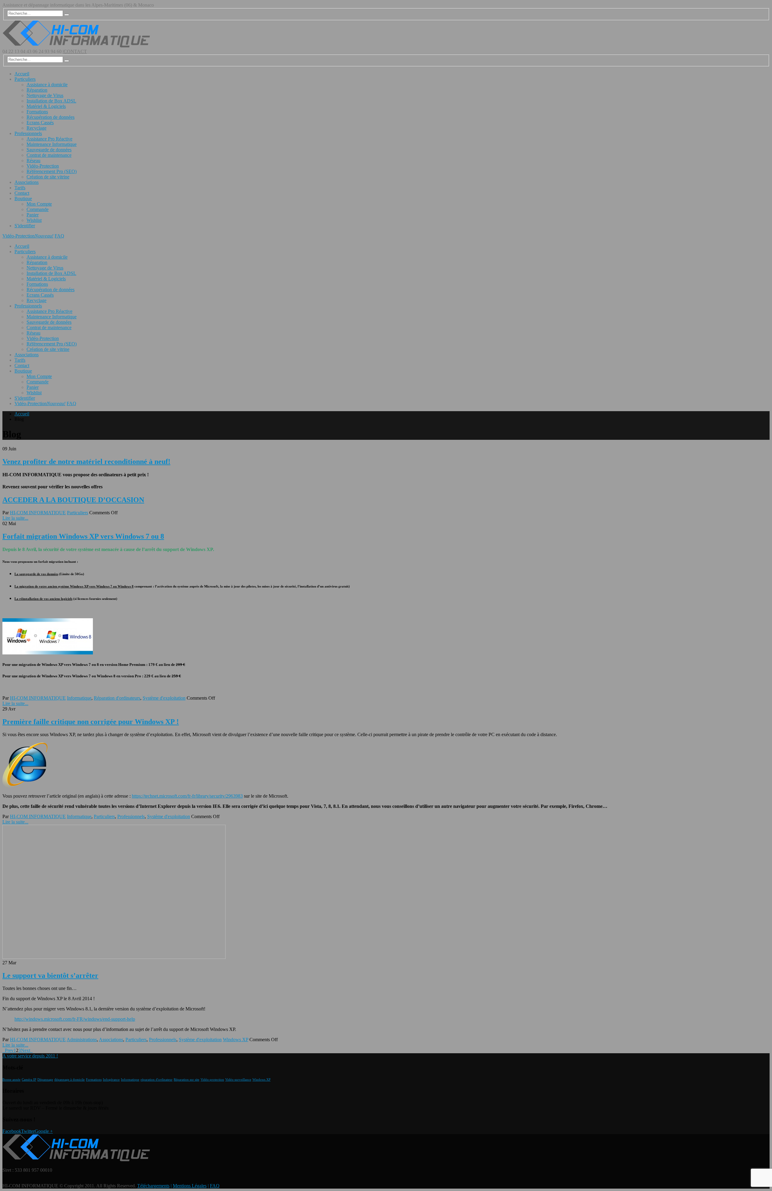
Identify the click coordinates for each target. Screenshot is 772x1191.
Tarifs (19, 187)
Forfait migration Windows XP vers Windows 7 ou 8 (83, 536)
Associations (26, 182)
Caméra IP (29, 1079)
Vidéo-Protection (43, 166)
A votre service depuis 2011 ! (30, 1055)
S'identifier (24, 225)
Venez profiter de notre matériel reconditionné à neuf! (86, 461)
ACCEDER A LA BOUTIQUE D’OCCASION (73, 500)
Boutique (23, 198)
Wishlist (34, 220)
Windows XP (235, 1039)
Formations (37, 111)
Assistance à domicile (47, 84)
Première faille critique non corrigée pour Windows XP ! (90, 722)
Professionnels (28, 133)
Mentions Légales (190, 1185)
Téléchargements (153, 1185)
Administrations (82, 1039)
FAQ (59, 235)
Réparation (37, 90)
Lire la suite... (15, 518)
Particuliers (25, 79)
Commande (38, 209)
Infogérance (111, 1079)
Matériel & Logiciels (46, 106)
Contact (21, 193)
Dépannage (45, 1079)
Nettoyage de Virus (45, 95)
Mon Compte (39, 203)
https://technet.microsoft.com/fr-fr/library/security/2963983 (187, 796)
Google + (44, 1131)
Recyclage (36, 128)
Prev (8, 1050)
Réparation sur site (186, 1079)
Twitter (28, 1131)
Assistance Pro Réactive (49, 138)
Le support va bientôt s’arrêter (50, 975)
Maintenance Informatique (52, 144)
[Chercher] (66, 15)
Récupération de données (50, 117)
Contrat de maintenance (49, 155)
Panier (33, 214)
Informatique (79, 698)
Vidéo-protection (212, 1079)
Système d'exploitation (164, 698)
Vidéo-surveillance (238, 1079)
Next (27, 1050)
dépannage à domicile (69, 1079)
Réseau (33, 160)
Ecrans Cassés (40, 122)
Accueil (21, 73)
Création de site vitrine (48, 176)
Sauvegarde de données (49, 149)
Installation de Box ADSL (51, 100)
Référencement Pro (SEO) (52, 171)
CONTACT (75, 51)
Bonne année (11, 1079)
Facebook (11, 1131)
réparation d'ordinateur (156, 1079)
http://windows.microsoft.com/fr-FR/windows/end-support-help (74, 1019)
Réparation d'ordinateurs (117, 698)
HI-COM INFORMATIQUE (38, 512)
